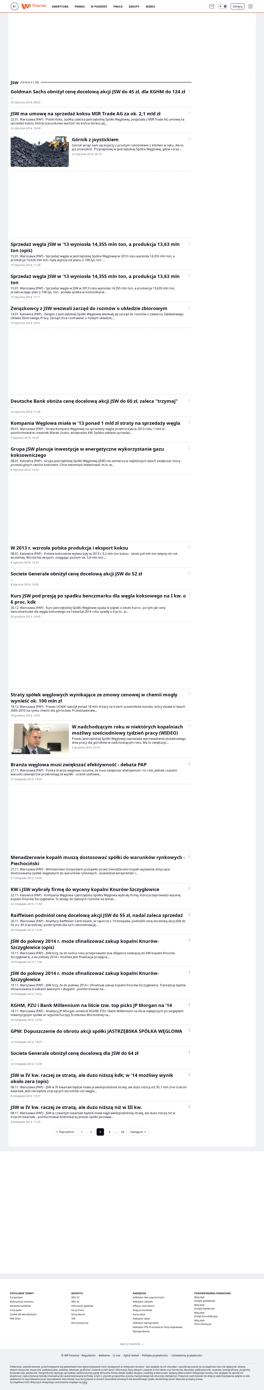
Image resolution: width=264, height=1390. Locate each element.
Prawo (80, 6)
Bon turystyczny (79, 1323)
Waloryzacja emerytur (22, 1301)
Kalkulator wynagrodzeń (146, 1323)
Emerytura (60, 6)
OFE (73, 1318)
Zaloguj (237, 6)
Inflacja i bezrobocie (143, 1306)
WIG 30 (75, 1301)
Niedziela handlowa (20, 1306)
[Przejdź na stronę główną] (15, 9)
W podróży (99, 6)
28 (122, 1132)
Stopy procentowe (142, 1310)
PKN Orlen (15, 1318)
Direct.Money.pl (202, 1324)
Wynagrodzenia (141, 1331)
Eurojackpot (16, 1297)
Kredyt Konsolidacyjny (206, 1316)
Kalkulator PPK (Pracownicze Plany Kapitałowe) (158, 1327)
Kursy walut (139, 1314)
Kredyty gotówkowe (204, 1300)
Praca (118, 6)
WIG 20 (75, 1297)
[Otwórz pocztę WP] (212, 6)
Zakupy (134, 6)
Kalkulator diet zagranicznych (148, 1297)
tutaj (84, 1382)
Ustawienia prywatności (186, 1355)
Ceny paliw (15, 1310)
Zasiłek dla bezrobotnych (23, 1314)
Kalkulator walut (141, 1318)
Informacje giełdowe (82, 1306)
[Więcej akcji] (189, 90)
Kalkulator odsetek (143, 1301)
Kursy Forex (77, 1310)
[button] (222, 6)
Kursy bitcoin (78, 1314)
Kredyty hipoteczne (204, 1308)
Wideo (150, 6)
